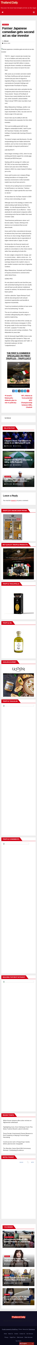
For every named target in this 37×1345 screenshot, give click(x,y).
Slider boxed (20, 1337)
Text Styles (18, 1341)
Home (5, 1333)
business (7, 1294)
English (24, 1343)
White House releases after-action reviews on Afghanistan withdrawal (17, 1241)
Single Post (12, 1337)
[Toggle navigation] (34, 12)
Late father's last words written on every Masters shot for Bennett (17, 481)
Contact (16, 1333)
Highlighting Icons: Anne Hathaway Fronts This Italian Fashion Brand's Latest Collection (17, 1261)
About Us (10, 1333)
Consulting (5, 24)
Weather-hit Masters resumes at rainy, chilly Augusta (18, 461)
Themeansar (32, 1329)
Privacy (6, 1337)
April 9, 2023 (10, 1245)
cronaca (7, 1275)
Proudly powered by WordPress (10, 1329)
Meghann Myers (22, 1245)
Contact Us (22, 1333)
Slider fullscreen (28, 1337)
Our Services (30, 1333)
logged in (14, 500)
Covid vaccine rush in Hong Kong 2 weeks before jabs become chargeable (16, 1299)
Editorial (6, 41)
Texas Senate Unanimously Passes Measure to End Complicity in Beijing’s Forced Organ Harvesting (18, 1135)
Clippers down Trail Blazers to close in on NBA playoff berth (17, 442)
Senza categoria (9, 1237)
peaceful (7, 1256)
